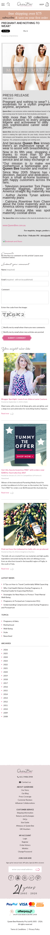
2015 (5, 690)
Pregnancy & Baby (11, 621)
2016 (5, 687)
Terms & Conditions (18, 929)
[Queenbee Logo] (25, 771)
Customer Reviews (25, 800)
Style (26, 402)
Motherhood (8, 625)
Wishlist (25, 848)
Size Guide (25, 822)
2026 (5, 650)
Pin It (25, 31)
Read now (5, 413)
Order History (25, 845)
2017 (5, 683)
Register (25, 842)
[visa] (23, 904)
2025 (5, 653)
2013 (5, 698)
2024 (5, 657)
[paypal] (11, 904)
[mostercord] (32, 904)
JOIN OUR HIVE (25, 858)
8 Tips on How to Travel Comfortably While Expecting (25, 584)
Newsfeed (5, 478)
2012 (5, 701)
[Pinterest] (38, 877)
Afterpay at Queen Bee (25, 826)
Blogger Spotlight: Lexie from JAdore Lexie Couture (24, 399)
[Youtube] (18, 877)
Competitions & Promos (31, 475)
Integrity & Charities (27, 552)
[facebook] (11, 877)
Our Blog (25, 793)
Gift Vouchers (25, 829)
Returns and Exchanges (25, 816)
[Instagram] (24, 877)
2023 (5, 661)
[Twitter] (31, 877)
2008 (5, 716)
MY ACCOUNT (25, 835)
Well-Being (8, 628)
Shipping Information (25, 813)
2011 (5, 705)
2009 (5, 713)
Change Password (25, 852)
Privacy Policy (34, 929)
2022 (5, 664)
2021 (5, 668)
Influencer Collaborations (25, 803)
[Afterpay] (25, 911)
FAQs (25, 819)
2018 (5, 679)
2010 (5, 709)
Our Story (25, 790)
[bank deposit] (40, 904)
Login (25, 839)
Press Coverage (25, 797)
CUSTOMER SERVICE (25, 810)
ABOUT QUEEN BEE (25, 787)
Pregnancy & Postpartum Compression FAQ (21, 601)
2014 (5, 694)
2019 (5, 676)
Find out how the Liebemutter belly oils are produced (24, 549)
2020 (5, 672)
